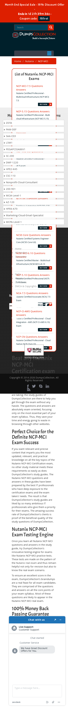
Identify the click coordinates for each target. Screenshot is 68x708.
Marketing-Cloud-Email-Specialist (24, 215)
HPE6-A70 (11, 208)
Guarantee (21, 256)
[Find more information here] (37, 661)
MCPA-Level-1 (13, 222)
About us (20, 278)
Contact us (21, 282)
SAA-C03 (10, 136)
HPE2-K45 (11, 169)
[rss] (28, 389)
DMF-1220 (11, 162)
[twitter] (34, 386)
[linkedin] (47, 386)
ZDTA (8, 122)
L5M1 (9, 142)
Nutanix (29, 61)
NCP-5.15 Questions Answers (33, 111)
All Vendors (21, 252)
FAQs (18, 274)
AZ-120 (9, 202)
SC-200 (9, 155)
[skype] (40, 386)
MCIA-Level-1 (13, 195)
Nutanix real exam (26, 562)
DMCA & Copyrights (26, 286)
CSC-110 (10, 175)
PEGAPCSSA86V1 (15, 149)
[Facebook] (28, 386)
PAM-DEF (11, 129)
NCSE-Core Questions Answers (33, 235)
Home (17, 61)
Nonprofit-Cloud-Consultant (21, 182)
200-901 (10, 188)
